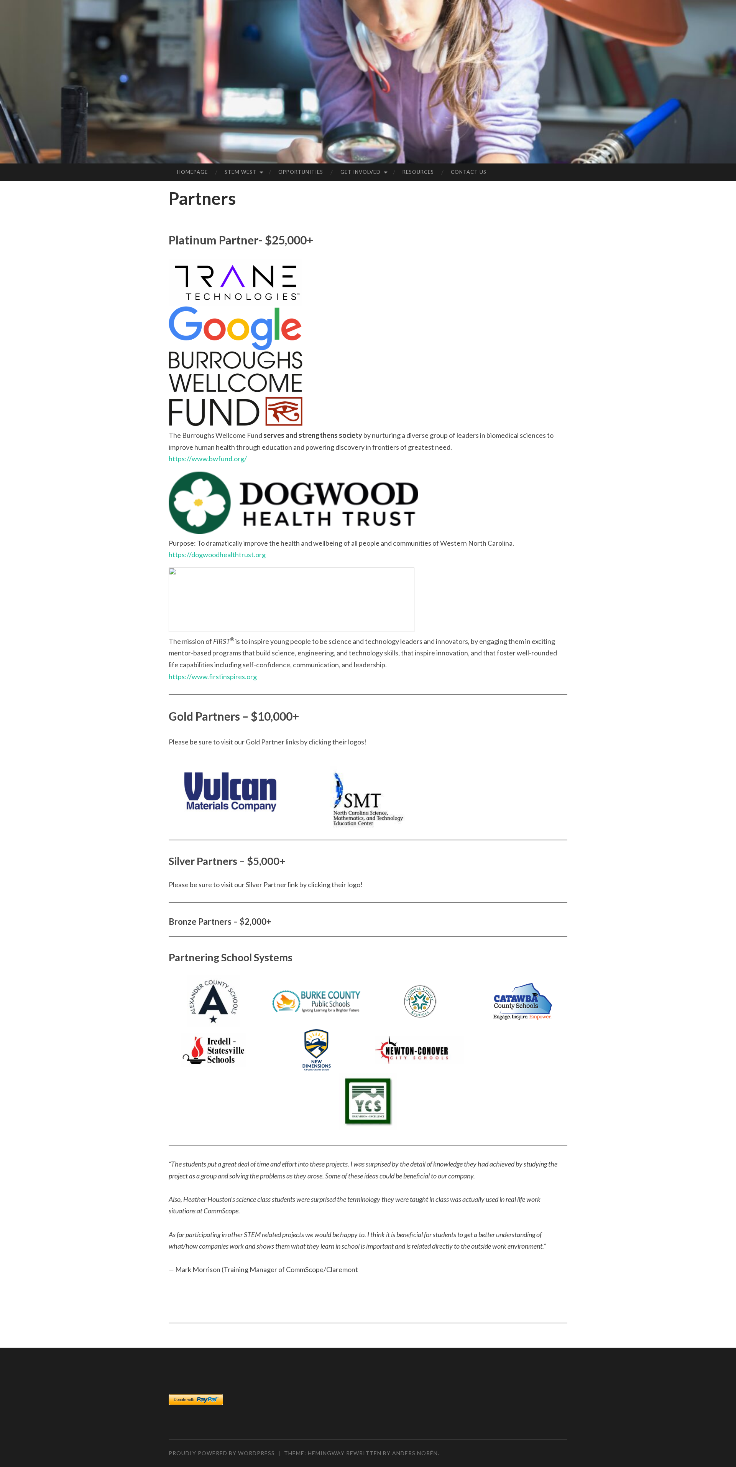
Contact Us (468, 172)
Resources (418, 172)
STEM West (240, 172)
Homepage (192, 172)
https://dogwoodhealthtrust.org (217, 554)
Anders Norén (415, 1453)
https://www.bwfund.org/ (208, 458)
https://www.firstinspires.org (213, 676)
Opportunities (300, 172)
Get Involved (360, 172)
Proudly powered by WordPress (222, 1453)
